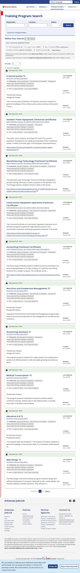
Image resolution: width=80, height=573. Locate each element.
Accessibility (26, 520)
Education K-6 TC (14, 416)
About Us (7, 516)
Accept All (53, 566)
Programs (7, 528)
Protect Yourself (9, 526)
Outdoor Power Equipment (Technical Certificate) (31, 119)
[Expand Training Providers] (65, 7)
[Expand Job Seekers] (36, 7)
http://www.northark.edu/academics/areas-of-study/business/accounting (33, 275)
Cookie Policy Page (8, 570)
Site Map (7, 530)
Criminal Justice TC (16, 76)
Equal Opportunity (28, 516)
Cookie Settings (27, 524)
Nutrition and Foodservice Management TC (28, 288)
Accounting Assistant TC (18, 332)
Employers (42, 7)
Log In (77, 2)
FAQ (5, 519)
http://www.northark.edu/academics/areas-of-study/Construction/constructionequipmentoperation (26, 234)
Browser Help (8, 524)
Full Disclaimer (62, 546)
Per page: (8, 64)
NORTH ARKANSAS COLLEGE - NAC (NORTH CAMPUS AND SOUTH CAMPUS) (27, 122)
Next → (48, 491)
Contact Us (72, 7)
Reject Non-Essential (69, 566)
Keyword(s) (10, 22)
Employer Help (8, 523)
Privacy (25, 514)
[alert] (40, 71)
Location (32, 22)
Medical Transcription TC (19, 375)
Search (68, 25)
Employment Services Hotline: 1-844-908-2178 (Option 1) (65, 516)
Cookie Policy (26, 522)
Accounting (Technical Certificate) (23, 247)
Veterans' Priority (28, 518)
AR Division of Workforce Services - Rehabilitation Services (48, 524)
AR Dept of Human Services (49, 520)
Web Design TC (13, 459)
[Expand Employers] (47, 7)
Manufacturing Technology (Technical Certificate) (31, 161)
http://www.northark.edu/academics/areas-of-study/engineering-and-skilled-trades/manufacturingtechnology (31, 190)
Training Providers (57, 7)
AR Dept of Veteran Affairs (48, 528)
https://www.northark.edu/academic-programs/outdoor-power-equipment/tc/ (29, 148)
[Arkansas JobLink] (10, 7)
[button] (16, 33)
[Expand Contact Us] (77, 7)
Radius (53, 22)
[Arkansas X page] (74, 500)
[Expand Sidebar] (2, 13)
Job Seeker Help (9, 520)
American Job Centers (65, 524)
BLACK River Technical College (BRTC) (17, 78)
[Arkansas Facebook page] (70, 500)
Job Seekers (30, 7)
